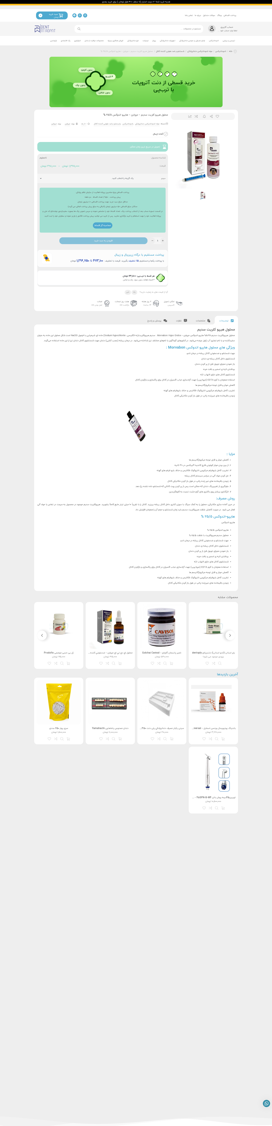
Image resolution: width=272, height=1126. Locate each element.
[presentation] (230, 635)
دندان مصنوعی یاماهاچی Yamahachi (110, 728)
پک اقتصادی (65, 40)
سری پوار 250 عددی (58, 728)
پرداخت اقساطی (230, 15)
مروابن (67, 124)
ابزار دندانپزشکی (133, 40)
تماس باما (189, 15)
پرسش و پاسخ (154, 320)
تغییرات (189, 116)
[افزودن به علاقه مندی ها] (207, 663)
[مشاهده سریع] (220, 663)
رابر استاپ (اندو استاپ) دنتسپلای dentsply (213, 652)
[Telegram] (74, 15)
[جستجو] (79, 29)
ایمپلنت (145, 40)
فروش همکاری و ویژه (115, 40)
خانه (230, 51)
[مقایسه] (213, 663)
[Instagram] (85, 15)
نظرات (179, 320)
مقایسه (196, 116)
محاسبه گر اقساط (102, 225)
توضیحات (224, 320)
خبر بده (203, 116)
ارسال (210, 116)
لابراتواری (77, 40)
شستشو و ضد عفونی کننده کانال (170, 51)
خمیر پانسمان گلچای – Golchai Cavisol (161, 652)
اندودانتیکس (214, 40)
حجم (163, 178)
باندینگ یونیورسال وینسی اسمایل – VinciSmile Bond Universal (204, 728)
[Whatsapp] (80, 15)
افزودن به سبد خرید (103, 240)
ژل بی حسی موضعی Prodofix (59, 652)
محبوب (217, 116)
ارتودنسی (53, 40)
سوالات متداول (209, 15)
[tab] (226, 320)
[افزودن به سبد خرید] (171, 663)
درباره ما (198, 15)
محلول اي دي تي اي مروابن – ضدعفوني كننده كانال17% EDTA (103, 652)
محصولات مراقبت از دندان (94, 40)
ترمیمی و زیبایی (229, 40)
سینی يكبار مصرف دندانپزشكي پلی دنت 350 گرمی (160, 728)
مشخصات (201, 320)
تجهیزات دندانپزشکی (167, 40)
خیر (127, 292)
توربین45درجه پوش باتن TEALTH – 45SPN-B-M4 (210, 797)
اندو (182, 540)
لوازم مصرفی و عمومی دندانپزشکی (192, 40)
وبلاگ (219, 15)
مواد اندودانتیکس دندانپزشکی (199, 51)
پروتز (154, 40)
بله (134, 292)
